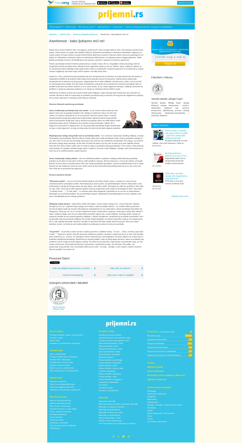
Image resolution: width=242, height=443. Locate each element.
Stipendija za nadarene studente (111, 407)
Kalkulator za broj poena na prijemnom (65, 389)
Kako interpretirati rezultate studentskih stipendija (118, 404)
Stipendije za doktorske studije (111, 412)
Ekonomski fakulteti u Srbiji (109, 351)
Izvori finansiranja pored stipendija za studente (117, 423)
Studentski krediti (56, 420)
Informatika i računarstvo (157, 421)
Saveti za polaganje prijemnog (138, 27)
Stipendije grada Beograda (109, 409)
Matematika (152, 399)
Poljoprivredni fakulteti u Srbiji (110, 349)
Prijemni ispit (71, 27)
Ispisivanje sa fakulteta (59, 422)
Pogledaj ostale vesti (179, 196)
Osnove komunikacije (73, 275)
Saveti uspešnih (56, 417)
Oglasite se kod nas (185, 3)
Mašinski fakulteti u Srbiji (108, 346)
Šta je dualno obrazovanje (60, 406)
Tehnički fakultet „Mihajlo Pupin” (58, 308)
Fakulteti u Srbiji (56, 337)
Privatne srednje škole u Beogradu (63, 357)
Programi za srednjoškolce (161, 27)
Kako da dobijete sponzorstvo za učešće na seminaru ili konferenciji (74, 268)
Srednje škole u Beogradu (60, 359)
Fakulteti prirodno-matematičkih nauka (114, 340)
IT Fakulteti (103, 385)
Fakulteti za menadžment (109, 390)
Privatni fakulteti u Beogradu (110, 362)
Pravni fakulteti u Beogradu (109, 354)
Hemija (150, 419)
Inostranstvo (119, 27)
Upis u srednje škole (58, 354)
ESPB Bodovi (55, 428)
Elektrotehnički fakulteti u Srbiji (111, 343)
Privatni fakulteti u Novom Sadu (111, 368)
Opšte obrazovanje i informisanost (160, 413)
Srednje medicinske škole (60, 365)
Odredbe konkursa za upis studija (63, 409)
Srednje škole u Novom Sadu (61, 362)
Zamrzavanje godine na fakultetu (63, 425)
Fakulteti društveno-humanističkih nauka (115, 337)
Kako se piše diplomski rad (60, 400)
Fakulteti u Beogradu (107, 371)
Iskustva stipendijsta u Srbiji (109, 418)
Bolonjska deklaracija (58, 414)
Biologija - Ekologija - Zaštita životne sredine (164, 405)
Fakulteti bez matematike (109, 382)
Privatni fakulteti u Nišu (108, 376)
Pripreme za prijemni (58, 381)
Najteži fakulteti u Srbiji (108, 365)
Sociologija (151, 407)
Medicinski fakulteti (106, 357)
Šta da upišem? (57, 27)
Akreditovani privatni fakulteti (110, 335)
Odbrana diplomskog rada (60, 403)
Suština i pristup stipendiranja (110, 420)
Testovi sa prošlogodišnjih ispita (62, 384)
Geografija (151, 396)
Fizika (149, 416)
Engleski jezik (152, 402)
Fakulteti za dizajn (106, 387)
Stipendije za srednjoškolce (109, 415)
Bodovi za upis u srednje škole (62, 368)
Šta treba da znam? (88, 27)
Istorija (150, 410)
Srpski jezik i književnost (156, 394)
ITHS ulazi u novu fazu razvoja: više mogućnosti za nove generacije (176, 175)
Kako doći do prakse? (120, 268)
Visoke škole (55, 340)
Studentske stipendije (107, 401)
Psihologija (151, 391)
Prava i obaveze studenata (60, 411)
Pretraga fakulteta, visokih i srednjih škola (66, 335)
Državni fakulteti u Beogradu (110, 374)
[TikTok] (129, 437)
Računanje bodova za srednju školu (64, 370)
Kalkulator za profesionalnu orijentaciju (65, 343)
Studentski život (104, 27)
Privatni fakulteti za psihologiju (111, 360)
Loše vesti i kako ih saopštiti (120, 275)
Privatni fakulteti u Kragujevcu (110, 379)
